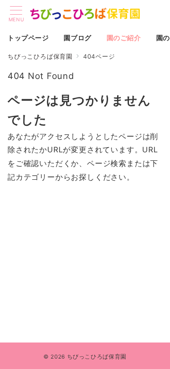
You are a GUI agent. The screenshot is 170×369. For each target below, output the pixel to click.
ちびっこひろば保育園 (97, 356)
